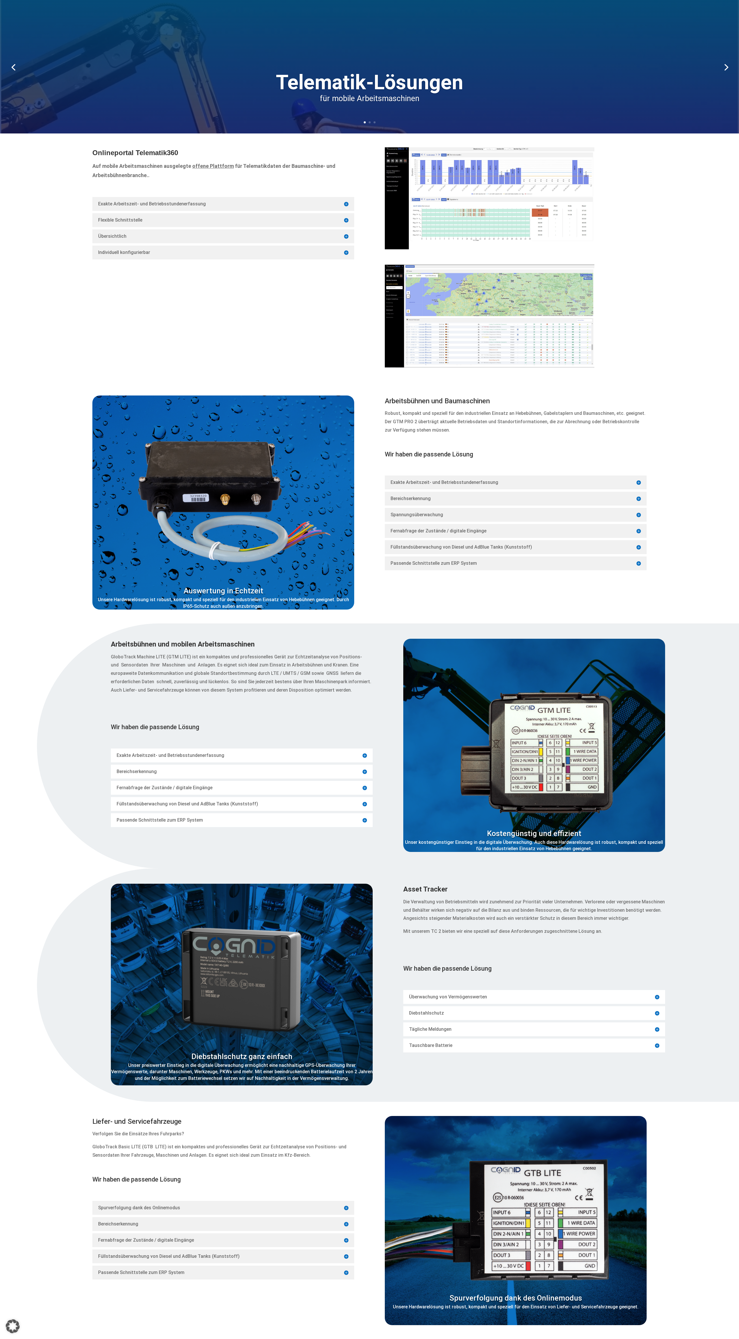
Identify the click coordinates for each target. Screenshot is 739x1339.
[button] (12, 1326)
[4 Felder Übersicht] (489, 247)
